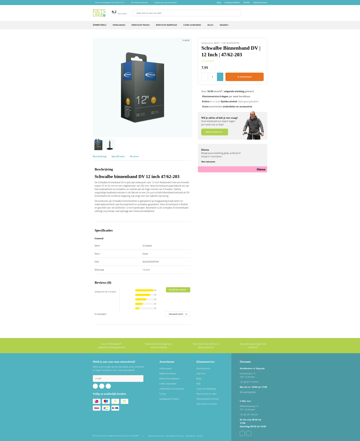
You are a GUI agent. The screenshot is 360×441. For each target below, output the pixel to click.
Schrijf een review (177, 289)
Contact (200, 436)
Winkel (246, 2)
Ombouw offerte (232, 2)
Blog (219, 2)
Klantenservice (260, 2)
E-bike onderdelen (167, 383)
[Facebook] (95, 386)
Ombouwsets (165, 368)
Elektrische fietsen (167, 373)
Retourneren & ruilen (206, 393)
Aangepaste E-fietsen (169, 398)
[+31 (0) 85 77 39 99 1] (248, 433)
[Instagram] (108, 386)
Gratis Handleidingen (206, 388)
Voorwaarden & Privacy (175, 436)
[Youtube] (101, 386)
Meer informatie (208, 162)
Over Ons (200, 373)
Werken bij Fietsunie (156, 436)
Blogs (199, 378)
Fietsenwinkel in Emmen (207, 398)
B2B (198, 383)
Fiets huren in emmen (206, 403)
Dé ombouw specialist (139, 2)
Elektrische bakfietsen (169, 378)
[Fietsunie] (99, 13)
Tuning (162, 393)
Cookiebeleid (190, 436)
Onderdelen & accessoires (171, 388)
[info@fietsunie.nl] (242, 433)
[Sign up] (140, 378)
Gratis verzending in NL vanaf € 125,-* (110, 2)
